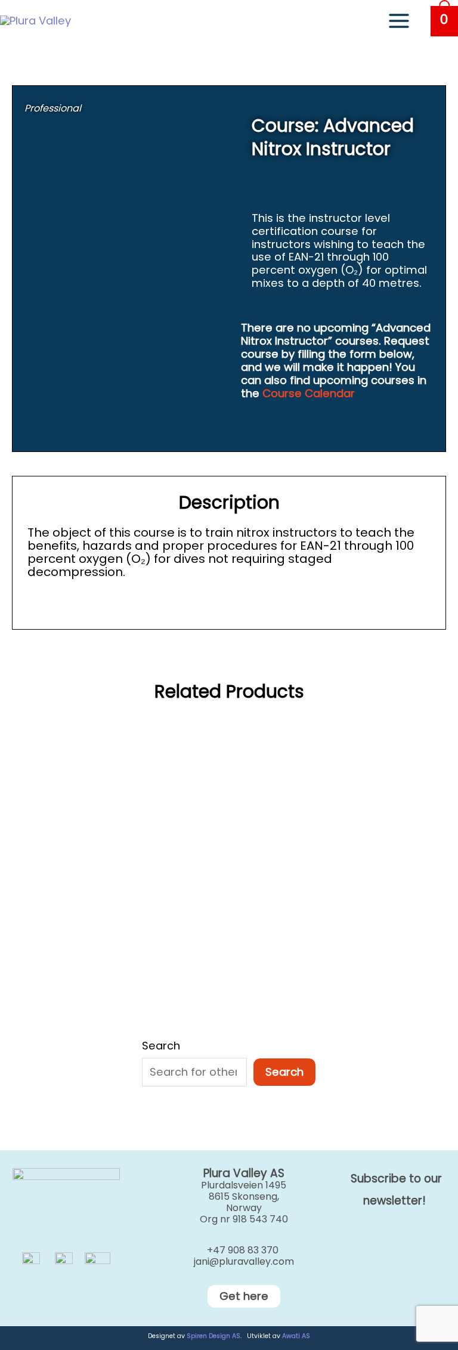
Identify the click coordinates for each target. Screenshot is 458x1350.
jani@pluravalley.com (244, 1261)
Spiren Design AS (213, 1336)
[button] (229, 1296)
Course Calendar (308, 393)
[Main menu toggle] (399, 21)
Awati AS (296, 1336)
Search (161, 1045)
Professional (52, 108)
